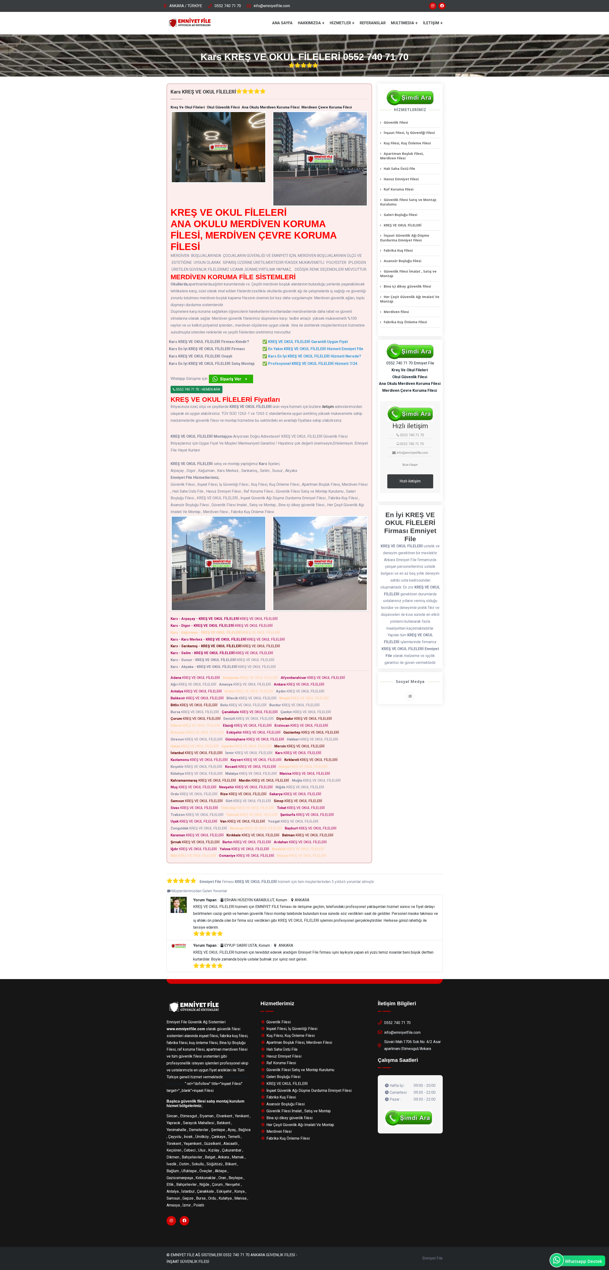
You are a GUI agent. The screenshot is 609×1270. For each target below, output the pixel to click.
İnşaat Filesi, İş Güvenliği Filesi (409, 132)
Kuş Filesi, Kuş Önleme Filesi (407, 143)
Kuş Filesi (175, 1083)
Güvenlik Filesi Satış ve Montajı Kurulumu (408, 202)
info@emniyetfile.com (272, 6)
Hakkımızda (309, 23)
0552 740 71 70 (228, 6)
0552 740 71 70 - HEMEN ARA (197, 389)
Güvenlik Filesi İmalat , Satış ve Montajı (408, 273)
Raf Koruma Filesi (398, 189)
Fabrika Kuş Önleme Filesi (405, 322)
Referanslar (373, 23)
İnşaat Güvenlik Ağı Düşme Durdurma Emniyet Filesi (404, 237)
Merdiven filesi (396, 311)
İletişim (431, 23)
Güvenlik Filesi (396, 122)
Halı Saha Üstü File (399, 168)
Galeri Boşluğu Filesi (400, 214)
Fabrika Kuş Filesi (398, 250)
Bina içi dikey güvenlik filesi (407, 286)
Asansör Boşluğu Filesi (402, 261)
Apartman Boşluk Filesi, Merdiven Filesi (402, 156)
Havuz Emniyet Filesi (401, 179)
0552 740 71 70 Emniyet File (410, 363)
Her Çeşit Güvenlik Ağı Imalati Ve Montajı (409, 299)
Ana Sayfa (282, 23)
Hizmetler (340, 23)
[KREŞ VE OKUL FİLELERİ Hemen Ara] (410, 97)
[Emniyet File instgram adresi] (432, 6)
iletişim (328, 406)
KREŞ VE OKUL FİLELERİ (225, 619)
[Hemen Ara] (408, 1118)
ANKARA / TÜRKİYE (185, 6)
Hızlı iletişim (410, 481)
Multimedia (402, 23)
